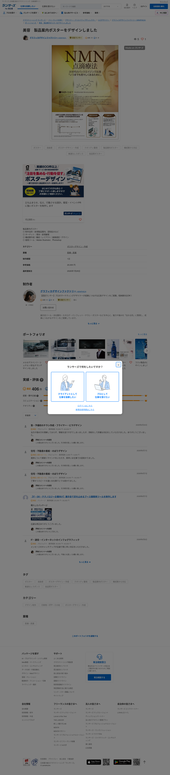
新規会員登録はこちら (85, 409)
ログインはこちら (85, 405)
